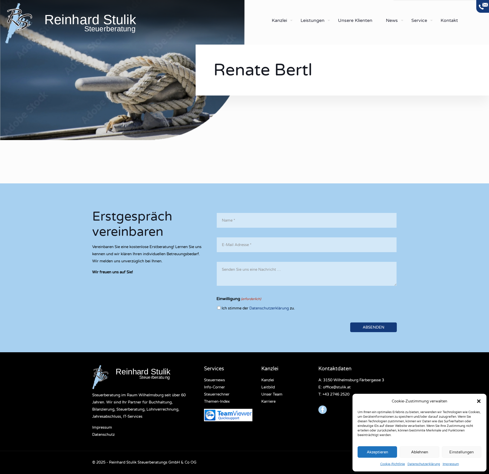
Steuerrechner (216, 394)
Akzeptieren (377, 452)
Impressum (451, 464)
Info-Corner (214, 387)
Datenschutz (103, 434)
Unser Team (271, 394)
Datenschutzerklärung (424, 464)
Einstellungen (461, 452)
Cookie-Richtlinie (392, 464)
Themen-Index (217, 401)
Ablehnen (419, 452)
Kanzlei (267, 380)
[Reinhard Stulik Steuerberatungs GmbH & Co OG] (124, 23)
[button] (478, 401)
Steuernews (214, 380)
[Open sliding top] (482, 6)
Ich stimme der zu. (258, 308)
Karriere (268, 401)
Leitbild (268, 387)
